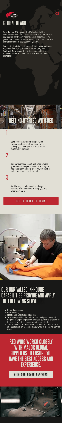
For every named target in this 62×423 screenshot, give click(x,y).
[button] (57, 13)
